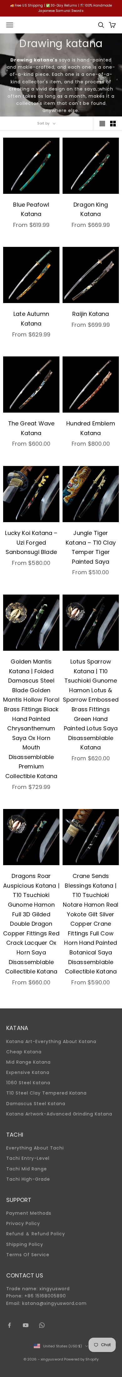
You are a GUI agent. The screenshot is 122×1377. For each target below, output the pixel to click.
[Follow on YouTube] (26, 1325)
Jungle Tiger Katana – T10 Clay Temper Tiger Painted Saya (91, 547)
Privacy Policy (23, 1223)
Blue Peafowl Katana (31, 209)
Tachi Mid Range (26, 1169)
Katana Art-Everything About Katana (51, 1041)
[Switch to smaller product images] (113, 123)
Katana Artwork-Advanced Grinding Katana (59, 1114)
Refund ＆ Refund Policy (35, 1234)
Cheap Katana (24, 1052)
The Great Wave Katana (31, 428)
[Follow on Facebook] (9, 1325)
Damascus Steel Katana (35, 1103)
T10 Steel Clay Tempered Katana (46, 1093)
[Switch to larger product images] (102, 123)
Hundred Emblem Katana (90, 428)
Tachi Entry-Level (27, 1158)
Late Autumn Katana (31, 318)
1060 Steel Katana (28, 1083)
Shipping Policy (24, 1244)
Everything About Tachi (35, 1148)
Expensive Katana (27, 1072)
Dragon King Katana (91, 209)
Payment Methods (28, 1213)
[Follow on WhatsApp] (42, 1325)
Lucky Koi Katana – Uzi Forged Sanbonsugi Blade (31, 542)
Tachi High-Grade (28, 1179)
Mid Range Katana (28, 1062)
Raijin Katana (90, 314)
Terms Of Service (27, 1255)
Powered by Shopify (81, 1359)
